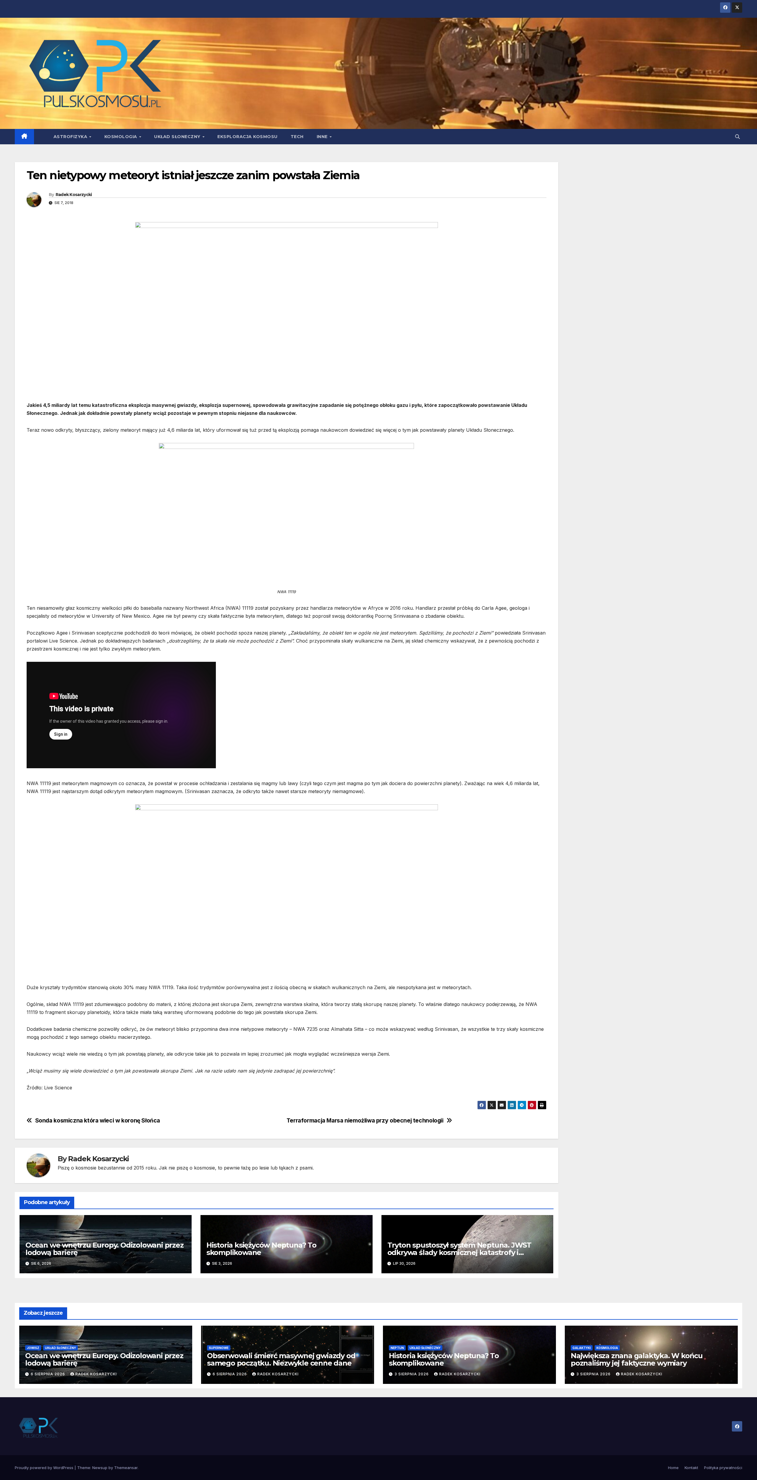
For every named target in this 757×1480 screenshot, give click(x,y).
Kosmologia (121, 136)
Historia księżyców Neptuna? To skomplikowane (261, 1249)
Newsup (99, 1467)
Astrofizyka (71, 136)
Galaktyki (581, 1348)
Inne (323, 136)
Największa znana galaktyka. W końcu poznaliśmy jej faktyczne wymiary (637, 1359)
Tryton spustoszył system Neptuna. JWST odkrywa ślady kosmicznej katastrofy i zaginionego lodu (459, 1252)
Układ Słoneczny (178, 136)
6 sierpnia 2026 (48, 1374)
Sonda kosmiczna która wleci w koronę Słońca (97, 1120)
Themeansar (126, 1467)
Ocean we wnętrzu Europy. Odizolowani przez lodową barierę (104, 1249)
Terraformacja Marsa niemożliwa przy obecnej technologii (365, 1120)
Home (673, 1467)
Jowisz (33, 1348)
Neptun (397, 1348)
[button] (737, 137)
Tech (297, 136)
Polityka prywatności (723, 1467)
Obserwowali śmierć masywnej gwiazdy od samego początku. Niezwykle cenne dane (281, 1359)
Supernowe (219, 1348)
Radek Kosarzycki (74, 194)
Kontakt (691, 1467)
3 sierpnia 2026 (412, 1374)
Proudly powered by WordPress (45, 1467)
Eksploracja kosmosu (247, 136)
